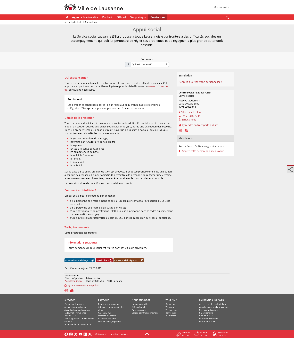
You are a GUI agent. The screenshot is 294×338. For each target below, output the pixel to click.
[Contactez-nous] (186, 130)
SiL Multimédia (206, 312)
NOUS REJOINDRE (141, 300)
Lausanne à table (207, 321)
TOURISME (171, 300)
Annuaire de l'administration (77, 324)
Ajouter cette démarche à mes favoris (203, 151)
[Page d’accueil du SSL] (180, 130)
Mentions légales (118, 333)
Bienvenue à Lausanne (109, 304)
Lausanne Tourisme (208, 318)
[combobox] (150, 64)
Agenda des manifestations (77, 309)
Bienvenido (171, 315)
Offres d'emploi (139, 307)
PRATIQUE (103, 300)
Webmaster (101, 333)
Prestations (157, 17)
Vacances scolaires (107, 318)
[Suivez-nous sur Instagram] (71, 333)
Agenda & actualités (85, 17)
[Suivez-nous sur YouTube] (80, 333)
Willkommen (171, 309)
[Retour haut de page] (147, 333)
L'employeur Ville (140, 304)
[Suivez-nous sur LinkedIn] (85, 333)
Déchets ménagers (107, 315)
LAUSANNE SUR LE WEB (211, 300)
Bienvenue (171, 304)
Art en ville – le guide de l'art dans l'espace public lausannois (214, 305)
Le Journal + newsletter (75, 312)
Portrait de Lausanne (74, 304)
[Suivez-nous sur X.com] (75, 333)
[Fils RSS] (90, 333)
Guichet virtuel (105, 312)
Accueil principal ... (73, 22)
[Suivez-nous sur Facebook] (66, 333)
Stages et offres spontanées (145, 312)
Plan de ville (70, 315)
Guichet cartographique (109, 321)
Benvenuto (171, 312)
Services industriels (208, 309)
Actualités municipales (75, 307)
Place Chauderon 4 (73, 280)
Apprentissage (139, 309)
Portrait (107, 17)
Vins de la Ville (206, 315)
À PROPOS (69, 300)
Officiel (121, 17)
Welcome (170, 307)
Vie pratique (138, 17)
